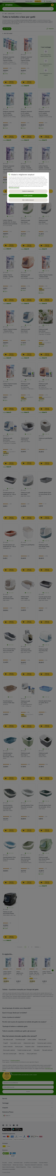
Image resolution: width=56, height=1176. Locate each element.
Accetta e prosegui (28, 195)
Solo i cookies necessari (28, 200)
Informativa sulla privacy (14, 187)
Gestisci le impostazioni (28, 191)
